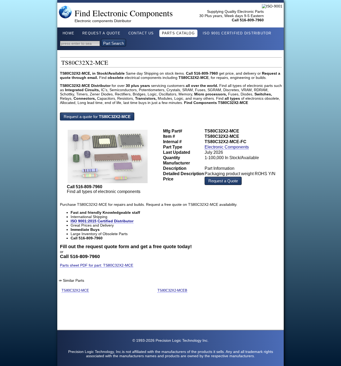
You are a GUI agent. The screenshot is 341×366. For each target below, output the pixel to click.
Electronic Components (227, 147)
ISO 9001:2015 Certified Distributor (102, 221)
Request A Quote (101, 33)
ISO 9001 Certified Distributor (237, 33)
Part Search (113, 43)
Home (68, 33)
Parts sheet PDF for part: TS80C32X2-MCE (96, 265)
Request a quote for (97, 116)
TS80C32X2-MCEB (172, 290)
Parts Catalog (178, 33)
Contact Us (141, 33)
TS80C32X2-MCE (75, 290)
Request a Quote (223, 181)
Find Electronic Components (124, 13)
